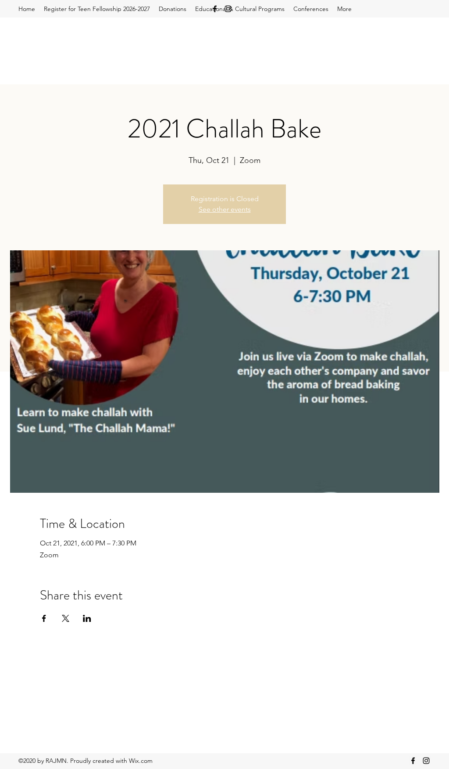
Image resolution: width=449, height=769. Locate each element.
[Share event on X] (65, 618)
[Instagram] (228, 8)
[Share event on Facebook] (44, 618)
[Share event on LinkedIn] (87, 618)
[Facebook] (214, 8)
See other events (225, 209)
